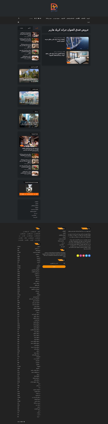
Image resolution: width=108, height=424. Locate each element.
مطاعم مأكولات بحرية (35, 341)
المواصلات (38, 356)
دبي (19, 235)
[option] (29, 76)
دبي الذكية (38, 393)
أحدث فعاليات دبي (26, 231)
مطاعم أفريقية (36, 322)
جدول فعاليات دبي (30, 235)
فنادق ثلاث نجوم (36, 300)
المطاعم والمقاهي (70, 18)
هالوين (38, 293)
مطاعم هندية (36, 345)
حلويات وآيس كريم (35, 314)
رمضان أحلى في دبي (36, 397)
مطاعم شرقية (36, 335)
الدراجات (37, 360)
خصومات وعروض (36, 389)
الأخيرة (36, 28)
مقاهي (37, 350)
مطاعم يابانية (36, 349)
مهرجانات (37, 291)
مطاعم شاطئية (36, 333)
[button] (29, 189)
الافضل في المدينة (34, 209)
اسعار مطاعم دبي (37, 235)
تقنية (39, 383)
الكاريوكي (37, 310)
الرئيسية (88, 18)
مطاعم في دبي (20, 240)
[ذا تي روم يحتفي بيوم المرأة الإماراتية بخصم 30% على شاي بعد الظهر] (35, 46)
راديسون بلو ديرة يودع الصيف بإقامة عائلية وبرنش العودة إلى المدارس (25, 34)
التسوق (37, 368)
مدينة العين (37, 248)
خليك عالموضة (37, 391)
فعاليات (25, 237)
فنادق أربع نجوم (36, 296)
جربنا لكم (38, 385)
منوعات (38, 412)
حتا (39, 387)
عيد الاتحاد (37, 275)
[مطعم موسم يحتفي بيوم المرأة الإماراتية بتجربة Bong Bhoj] (35, 40)
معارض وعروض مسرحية (34, 287)
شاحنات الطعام (36, 318)
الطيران (37, 364)
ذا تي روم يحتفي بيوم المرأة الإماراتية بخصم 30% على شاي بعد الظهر (25, 45)
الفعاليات (82, 18)
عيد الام (37, 277)
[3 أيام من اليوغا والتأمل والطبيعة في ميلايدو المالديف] (35, 58)
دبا (38, 264)
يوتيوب (37, 256)
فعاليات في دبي (37, 240)
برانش (37, 312)
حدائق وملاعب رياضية (35, 370)
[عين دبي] (54, 8)
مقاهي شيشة (36, 352)
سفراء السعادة (37, 399)
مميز (39, 410)
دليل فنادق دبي (37, 237)
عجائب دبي (38, 405)
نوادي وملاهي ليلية (35, 354)
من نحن (35, 213)
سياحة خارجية (37, 401)
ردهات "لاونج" (36, 316)
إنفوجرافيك (38, 250)
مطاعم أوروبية (36, 325)
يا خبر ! (88, 22)
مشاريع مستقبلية (33, 211)
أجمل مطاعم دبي (33, 231)
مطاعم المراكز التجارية (34, 329)
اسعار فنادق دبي (22, 233)
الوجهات (62, 18)
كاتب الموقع (62, 37)
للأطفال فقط (36, 376)
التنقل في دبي (36, 358)
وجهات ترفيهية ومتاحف (34, 381)
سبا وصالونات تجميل (35, 372)
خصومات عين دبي (56, 18)
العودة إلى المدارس (35, 269)
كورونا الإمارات (37, 408)
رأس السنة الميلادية (35, 271)
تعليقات (21, 28)
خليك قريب (34, 215)
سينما (38, 374)
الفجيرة (38, 262)
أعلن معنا (35, 217)
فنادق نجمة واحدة (35, 304)
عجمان (38, 406)
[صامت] (23, 194)
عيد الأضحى (37, 273)
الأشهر (29, 28)
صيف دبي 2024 (49, 18)
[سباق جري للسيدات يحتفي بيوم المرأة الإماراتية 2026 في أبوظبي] (35, 52)
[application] (29, 189)
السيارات (37, 362)
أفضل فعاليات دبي (37, 233)
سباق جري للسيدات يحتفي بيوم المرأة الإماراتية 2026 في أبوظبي (25, 51)
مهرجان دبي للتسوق (35, 289)
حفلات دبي (23, 235)
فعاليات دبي (20, 237)
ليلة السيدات (36, 320)
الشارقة (38, 260)
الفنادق (77, 18)
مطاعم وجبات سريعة (35, 347)
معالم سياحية (36, 379)
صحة (38, 416)
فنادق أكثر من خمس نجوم (34, 298)
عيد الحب (37, 279)
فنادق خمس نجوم (35, 302)
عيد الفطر (37, 281)
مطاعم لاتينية (36, 339)
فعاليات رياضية (36, 283)
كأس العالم (37, 285)
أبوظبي (39, 231)
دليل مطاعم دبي (31, 237)
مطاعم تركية (36, 331)
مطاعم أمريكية (36, 323)
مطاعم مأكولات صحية (35, 343)
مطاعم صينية (36, 337)
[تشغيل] (37, 194)
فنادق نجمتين (36, 306)
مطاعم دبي (26, 240)
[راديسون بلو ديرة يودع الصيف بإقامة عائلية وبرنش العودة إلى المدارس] (35, 34)
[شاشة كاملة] (21, 194)
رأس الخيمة (38, 395)
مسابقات (37, 254)
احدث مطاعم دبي (29, 233)
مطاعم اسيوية (36, 327)
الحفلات (37, 267)
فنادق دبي (31, 240)
